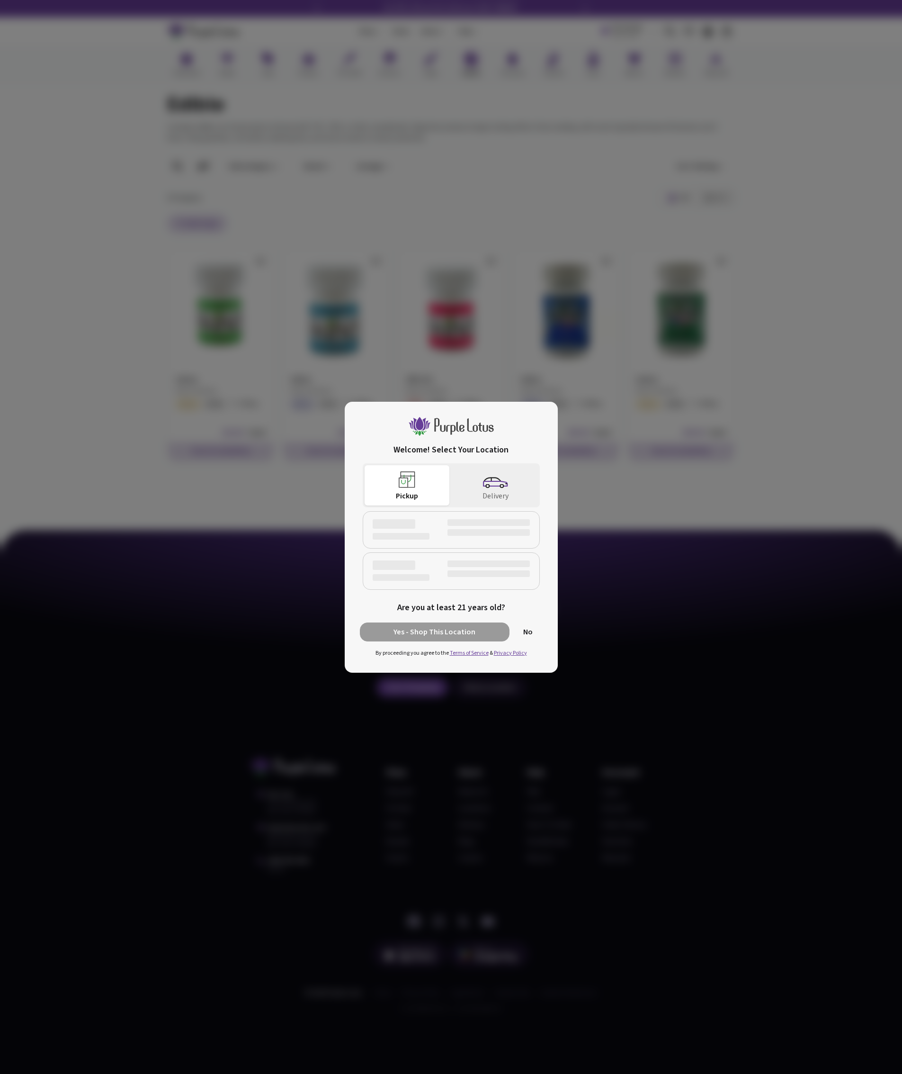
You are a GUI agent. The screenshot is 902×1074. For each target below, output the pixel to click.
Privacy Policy (510, 653)
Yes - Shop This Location (434, 632)
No (528, 632)
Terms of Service (469, 653)
